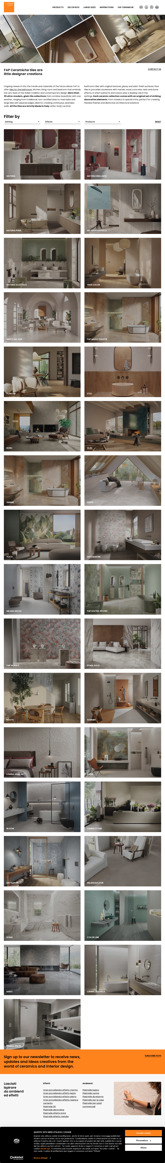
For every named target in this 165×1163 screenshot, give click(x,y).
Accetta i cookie (143, 1133)
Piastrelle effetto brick (54, 1113)
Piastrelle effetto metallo (56, 1116)
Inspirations (107, 7)
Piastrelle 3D (49, 1106)
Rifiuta (143, 1148)
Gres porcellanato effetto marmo (60, 1090)
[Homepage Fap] (9, 7)
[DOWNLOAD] (146, 7)
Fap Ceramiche (126, 7)
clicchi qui (45, 1148)
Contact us (154, 69)
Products (58, 7)
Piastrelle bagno (90, 1090)
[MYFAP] (151, 7)
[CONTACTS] (141, 7)
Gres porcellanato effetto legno (59, 1093)
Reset (158, 122)
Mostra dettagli (41, 1158)
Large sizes (90, 7)
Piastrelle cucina (90, 1093)
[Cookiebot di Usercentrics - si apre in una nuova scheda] (16, 1158)
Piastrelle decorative (53, 1109)
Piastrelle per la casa (93, 1099)
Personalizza (142, 1140)
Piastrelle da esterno (93, 1096)
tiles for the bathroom (20, 89)
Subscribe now (153, 1056)
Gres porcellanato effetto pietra (59, 1096)
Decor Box (73, 7)
